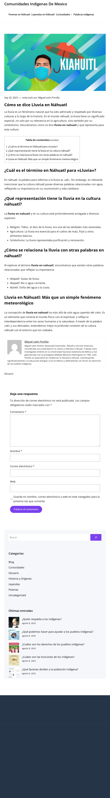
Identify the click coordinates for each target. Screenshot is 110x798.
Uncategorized (17, 595)
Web (12, 481)
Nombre (16, 451)
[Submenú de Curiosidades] (71, 14)
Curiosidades (16, 567)
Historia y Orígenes (20, 578)
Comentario (18, 412)
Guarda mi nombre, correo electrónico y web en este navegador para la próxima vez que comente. (56, 499)
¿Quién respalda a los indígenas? (42, 619)
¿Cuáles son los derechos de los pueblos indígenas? (53, 644)
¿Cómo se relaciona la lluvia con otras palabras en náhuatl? (39, 154)
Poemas (13, 589)
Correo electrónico (22, 466)
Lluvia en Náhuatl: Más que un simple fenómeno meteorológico (42, 159)
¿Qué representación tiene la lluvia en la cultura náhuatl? (38, 150)
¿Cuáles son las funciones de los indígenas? (48, 657)
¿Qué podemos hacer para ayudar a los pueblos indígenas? (57, 631)
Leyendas (14, 584)
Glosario (8, 373)
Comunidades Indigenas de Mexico (35, 3)
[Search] (95, 537)
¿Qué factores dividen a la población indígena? (50, 669)
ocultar (54, 140)
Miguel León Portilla (49, 97)
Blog (11, 562)
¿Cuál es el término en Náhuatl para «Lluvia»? (32, 146)
